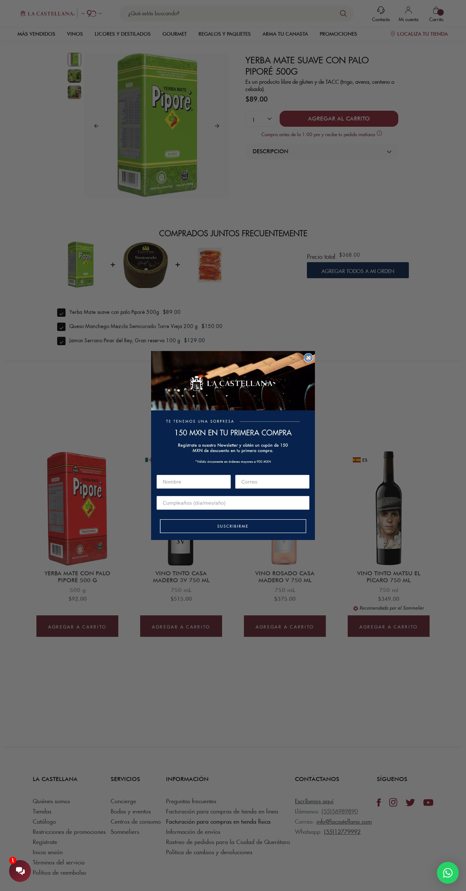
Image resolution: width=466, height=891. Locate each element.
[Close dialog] (308, 357)
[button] (233, 526)
